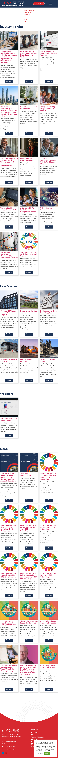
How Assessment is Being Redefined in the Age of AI (48, 53)
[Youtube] (6, 753)
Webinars (27, 15)
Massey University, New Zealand (28, 312)
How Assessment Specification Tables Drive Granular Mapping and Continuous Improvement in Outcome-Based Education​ (8, 57)
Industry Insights (29, 10)
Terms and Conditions (37, 737)
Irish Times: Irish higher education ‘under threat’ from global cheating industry (8, 668)
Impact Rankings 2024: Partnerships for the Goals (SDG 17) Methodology (28, 528)
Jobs (32, 735)
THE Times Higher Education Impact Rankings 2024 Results (8, 623)
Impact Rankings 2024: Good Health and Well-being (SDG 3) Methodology (48, 476)
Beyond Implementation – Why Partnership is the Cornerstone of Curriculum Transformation (9, 162)
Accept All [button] (47, 753)
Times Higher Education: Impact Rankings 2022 (48, 622)
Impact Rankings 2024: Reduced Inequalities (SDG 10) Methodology (8, 575)
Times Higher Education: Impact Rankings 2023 (29, 622)
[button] (50, 4)
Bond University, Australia (26, 360)
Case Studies (27, 12)
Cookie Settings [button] (39, 753)
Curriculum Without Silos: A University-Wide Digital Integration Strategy (28, 54)
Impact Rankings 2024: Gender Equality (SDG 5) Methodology (48, 527)
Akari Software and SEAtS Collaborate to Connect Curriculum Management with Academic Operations (8, 477)
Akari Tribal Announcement (25, 474)
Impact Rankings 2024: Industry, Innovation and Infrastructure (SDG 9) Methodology (28, 576)
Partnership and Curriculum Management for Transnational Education (9, 255)
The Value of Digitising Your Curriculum (8, 419)
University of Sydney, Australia (47, 360)
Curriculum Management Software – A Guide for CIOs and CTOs (48, 161)
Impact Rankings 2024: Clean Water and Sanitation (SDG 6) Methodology (8, 528)
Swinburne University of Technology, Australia (48, 312)
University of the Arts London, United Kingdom (8, 313)
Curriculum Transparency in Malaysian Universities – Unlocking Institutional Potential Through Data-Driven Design (9, 111)
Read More (9, 81)
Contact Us (34, 733)
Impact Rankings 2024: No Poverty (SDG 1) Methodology (48, 575)
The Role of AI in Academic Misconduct (8, 209)
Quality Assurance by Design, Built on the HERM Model (47, 108)
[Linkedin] (3, 753)
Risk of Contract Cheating (46, 209)
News (25, 19)
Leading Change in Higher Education (26, 159)
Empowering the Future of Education (28, 107)
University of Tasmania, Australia (8, 360)
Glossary (26, 21)
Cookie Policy (35, 739)
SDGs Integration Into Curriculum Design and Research (28, 254)
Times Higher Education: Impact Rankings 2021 (48, 666)
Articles (26, 17)
